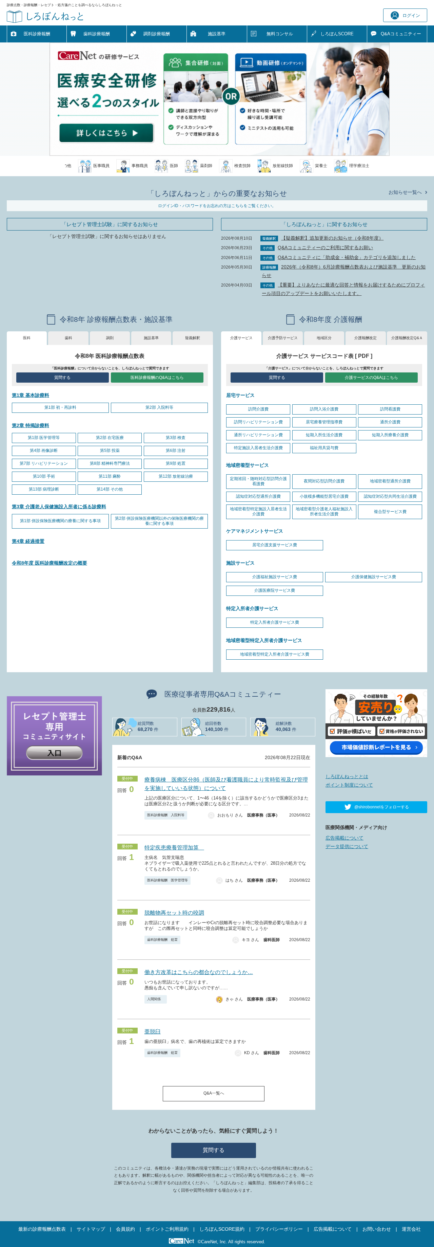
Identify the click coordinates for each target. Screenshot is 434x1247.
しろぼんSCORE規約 (221, 1229)
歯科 (68, 338)
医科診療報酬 (37, 33)
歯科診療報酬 (96, 33)
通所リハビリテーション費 (258, 435)
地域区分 (324, 338)
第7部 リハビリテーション (44, 463)
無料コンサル (280, 33)
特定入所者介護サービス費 (274, 622)
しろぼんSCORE (337, 33)
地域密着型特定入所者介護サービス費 (274, 654)
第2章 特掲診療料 (30, 425)
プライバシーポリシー (279, 1229)
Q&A (401, 33)
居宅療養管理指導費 (324, 422)
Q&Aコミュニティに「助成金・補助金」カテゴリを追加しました (347, 257)
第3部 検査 (175, 437)
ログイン (411, 15)
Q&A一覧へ (213, 1093)
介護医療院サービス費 (274, 590)
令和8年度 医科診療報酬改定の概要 (49, 563)
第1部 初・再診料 (60, 407)
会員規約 (125, 1229)
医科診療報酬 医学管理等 (167, 880)
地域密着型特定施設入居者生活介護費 (258, 512)
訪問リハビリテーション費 (258, 422)
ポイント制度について (349, 785)
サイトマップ (91, 1229)
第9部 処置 (175, 463)
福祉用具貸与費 (324, 447)
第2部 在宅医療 (110, 437)
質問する (62, 377)
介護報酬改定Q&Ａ (407, 338)
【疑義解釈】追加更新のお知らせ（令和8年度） (332, 238)
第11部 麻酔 (110, 476)
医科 (27, 338)
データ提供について (347, 846)
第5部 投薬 (110, 450)
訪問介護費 (258, 409)
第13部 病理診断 (44, 489)
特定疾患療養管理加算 (174, 847)
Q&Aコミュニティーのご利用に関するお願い (325, 247)
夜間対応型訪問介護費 (324, 481)
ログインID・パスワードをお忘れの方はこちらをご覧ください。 (217, 205)
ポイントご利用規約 (167, 1229)
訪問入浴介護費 (324, 409)
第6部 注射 (175, 450)
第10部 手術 (44, 476)
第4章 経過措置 (28, 541)
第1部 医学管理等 (44, 437)
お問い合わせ (376, 1229)
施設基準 (216, 33)
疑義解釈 (192, 338)
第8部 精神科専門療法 (110, 463)
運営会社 (411, 1229)
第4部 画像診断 (44, 450)
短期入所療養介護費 (390, 435)
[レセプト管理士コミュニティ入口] (54, 735)
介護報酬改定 (365, 338)
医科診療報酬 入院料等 (165, 815)
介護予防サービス (283, 338)
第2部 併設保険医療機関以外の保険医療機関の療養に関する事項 (159, 521)
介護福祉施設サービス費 (274, 576)
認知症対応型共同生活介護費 (390, 496)
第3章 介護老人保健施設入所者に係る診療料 (59, 506)
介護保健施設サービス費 (373, 576)
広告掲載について (344, 838)
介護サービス (241, 338)
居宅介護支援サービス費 (274, 545)
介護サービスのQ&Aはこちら (371, 377)
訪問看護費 (390, 409)
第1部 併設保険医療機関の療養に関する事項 (60, 520)
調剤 (110, 338)
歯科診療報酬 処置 (162, 939)
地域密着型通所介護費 (390, 481)
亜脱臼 (152, 1031)
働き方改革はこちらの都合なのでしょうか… (198, 972)
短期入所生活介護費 (324, 435)
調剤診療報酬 (156, 33)
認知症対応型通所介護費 (258, 496)
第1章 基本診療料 (30, 395)
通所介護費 (390, 422)
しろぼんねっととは (347, 776)
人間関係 (155, 999)
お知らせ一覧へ (405, 192)
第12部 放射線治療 (176, 476)
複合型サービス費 (390, 511)
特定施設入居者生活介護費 (258, 447)
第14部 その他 (110, 489)
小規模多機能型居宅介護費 (324, 496)
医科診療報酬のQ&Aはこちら (157, 377)
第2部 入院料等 (159, 407)
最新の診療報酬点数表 (42, 1229)
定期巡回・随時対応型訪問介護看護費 (258, 481)
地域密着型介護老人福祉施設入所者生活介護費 (324, 512)
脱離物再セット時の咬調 (174, 913)
